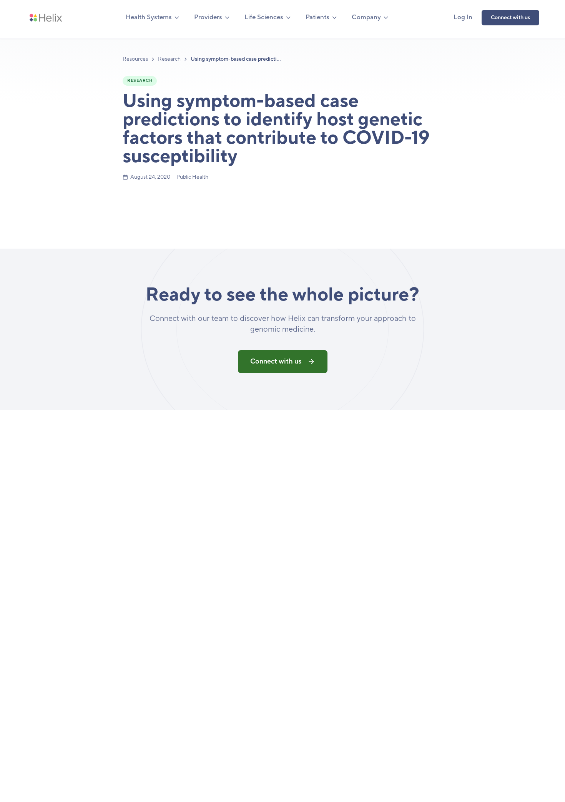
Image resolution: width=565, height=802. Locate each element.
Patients (317, 17)
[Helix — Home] (46, 17)
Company (366, 17)
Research (169, 59)
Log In (463, 17)
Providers (208, 17)
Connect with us (510, 17)
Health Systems (149, 17)
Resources (135, 59)
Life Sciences (263, 17)
